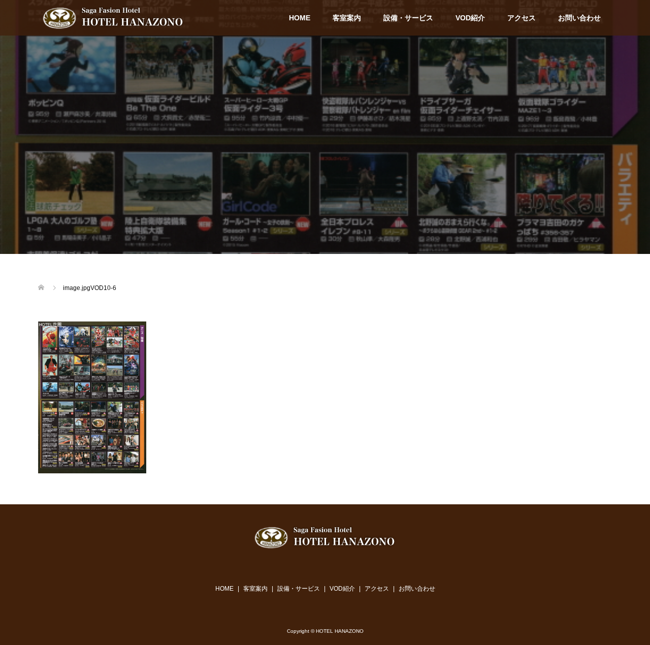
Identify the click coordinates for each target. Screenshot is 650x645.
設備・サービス (408, 18)
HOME (299, 18)
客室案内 (347, 18)
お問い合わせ (579, 18)
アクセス (521, 18)
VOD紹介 (470, 18)
